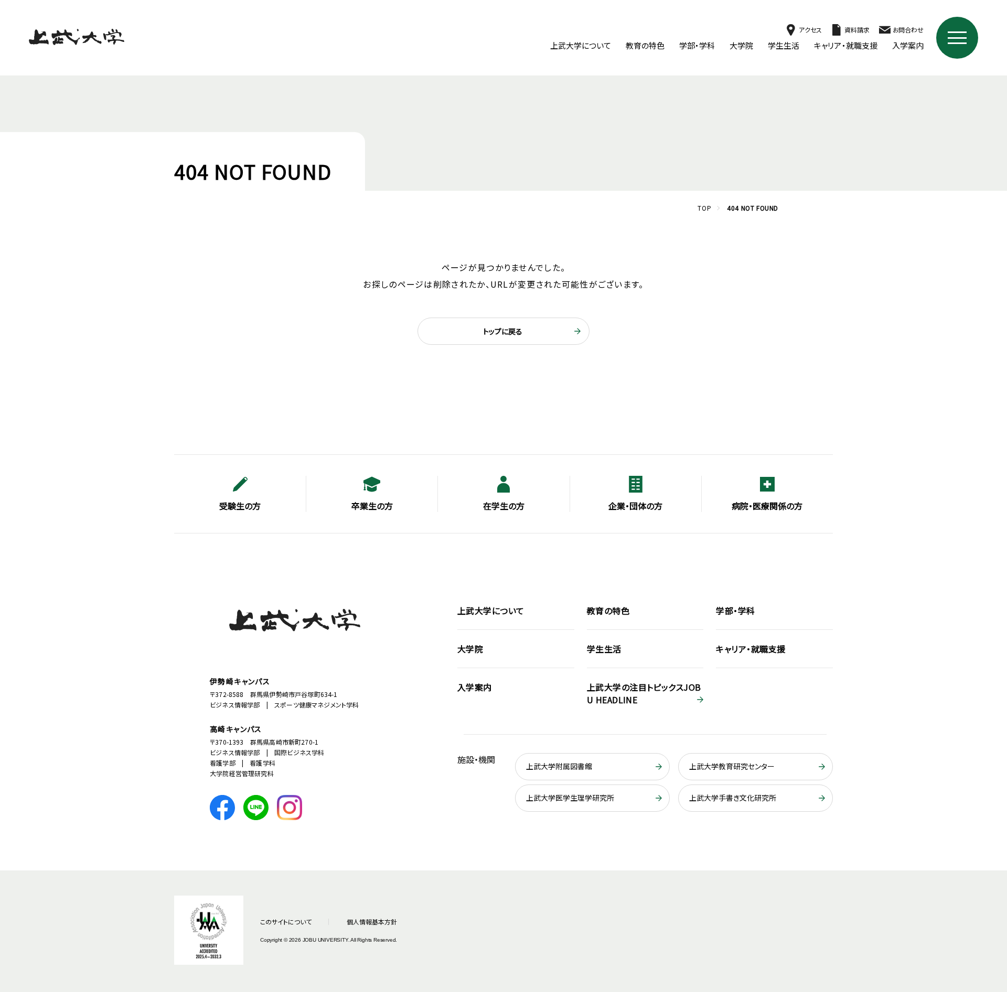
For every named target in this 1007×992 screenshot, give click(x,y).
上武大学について (581, 45)
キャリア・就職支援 (845, 45)
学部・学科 (697, 45)
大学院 (741, 45)
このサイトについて (286, 921)
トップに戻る (502, 331)
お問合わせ (908, 29)
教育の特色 (645, 45)
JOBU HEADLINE (644, 693)
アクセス (810, 29)
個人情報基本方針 (372, 921)
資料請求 (856, 29)
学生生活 (783, 45)
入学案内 (908, 45)
